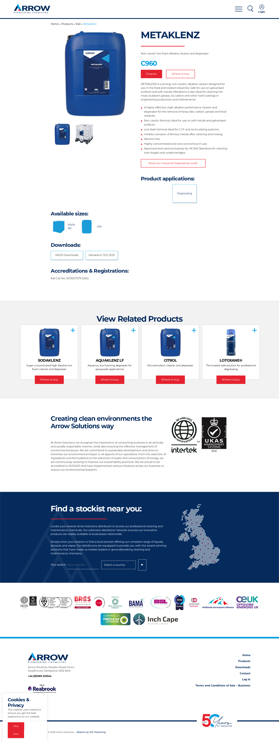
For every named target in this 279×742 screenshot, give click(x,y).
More (16, 734)
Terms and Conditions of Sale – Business (223, 685)
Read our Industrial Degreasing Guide (173, 163)
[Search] (142, 564)
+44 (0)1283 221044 (39, 676)
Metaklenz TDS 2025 (102, 255)
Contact (245, 673)
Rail (78, 24)
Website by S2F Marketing (91, 732)
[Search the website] (250, 9)
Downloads (242, 667)
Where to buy (180, 73)
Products (67, 24)
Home (55, 24)
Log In (246, 679)
